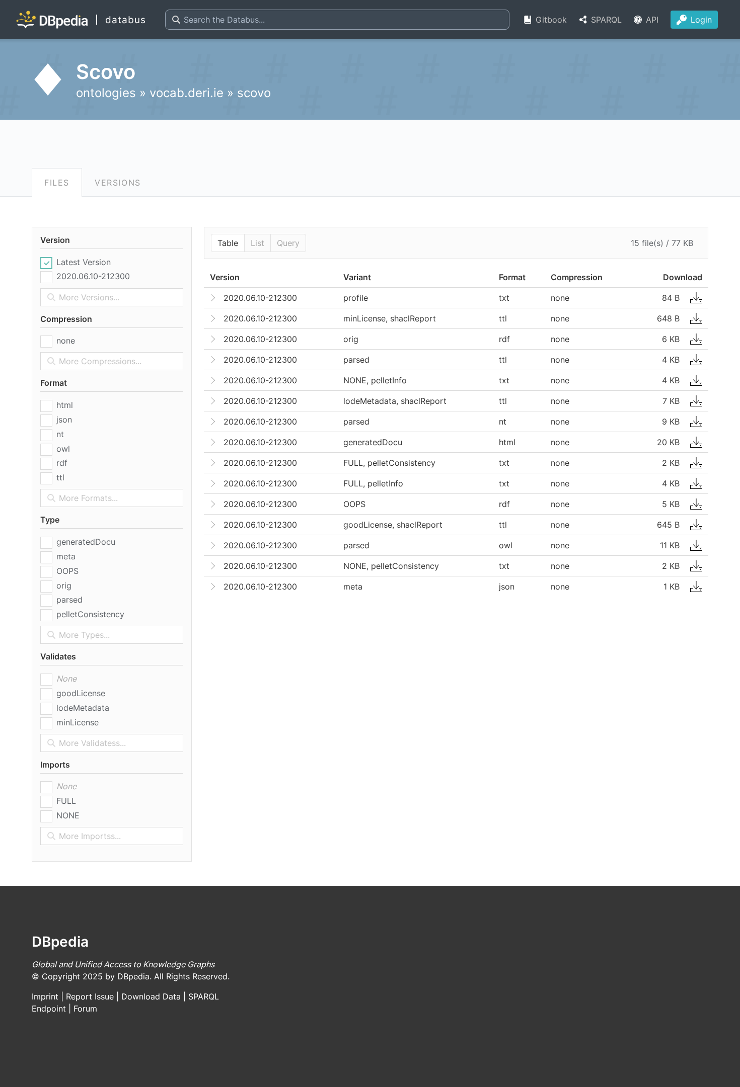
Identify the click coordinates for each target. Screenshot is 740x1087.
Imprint (45, 996)
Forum (85, 1009)
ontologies (106, 93)
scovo (254, 93)
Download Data (151, 996)
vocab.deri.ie (187, 93)
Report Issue (90, 996)
